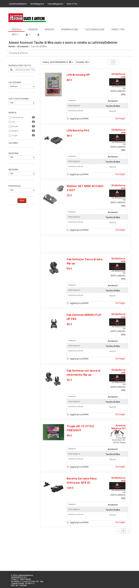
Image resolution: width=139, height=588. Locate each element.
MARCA (12, 112)
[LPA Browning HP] (53, 84)
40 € (69, 324)
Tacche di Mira (112, 106)
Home (11, 46)
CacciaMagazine (55, 4)
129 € (70, 488)
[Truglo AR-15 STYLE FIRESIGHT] (53, 432)
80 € (69, 80)
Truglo (15, 135)
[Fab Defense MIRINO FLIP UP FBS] (53, 323)
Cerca (22, 200)
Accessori (22, 46)
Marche (49, 29)
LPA (13, 122)
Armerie (33, 29)
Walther (15, 131)
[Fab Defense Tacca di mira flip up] (53, 267)
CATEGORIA (14, 82)
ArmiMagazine (37, 4)
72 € (69, 195)
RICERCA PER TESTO (19, 65)
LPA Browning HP (78, 74)
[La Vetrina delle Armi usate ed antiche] (27, 17)
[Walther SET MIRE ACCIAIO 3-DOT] (53, 194)
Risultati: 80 (82, 62)
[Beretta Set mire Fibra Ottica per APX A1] (53, 487)
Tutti (11, 103)
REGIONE (13, 169)
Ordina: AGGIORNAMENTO (55, 62)
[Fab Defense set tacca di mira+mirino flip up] (53, 379)
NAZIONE (13, 153)
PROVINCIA (14, 186)
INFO (14, 34)
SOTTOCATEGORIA (18, 98)
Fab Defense (17, 117)
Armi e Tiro (72, 4)
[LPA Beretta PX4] (53, 140)
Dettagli (120, 118)
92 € (69, 380)
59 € (69, 268)
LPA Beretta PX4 (78, 130)
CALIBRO (13, 143)
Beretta (15, 126)
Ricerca (16, 29)
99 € (69, 135)
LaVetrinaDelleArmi (18, 4)
